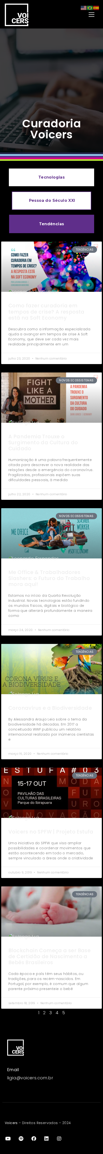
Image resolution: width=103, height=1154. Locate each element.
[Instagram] (59, 1138)
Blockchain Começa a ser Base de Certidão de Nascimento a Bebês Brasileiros (49, 956)
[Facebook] (34, 1138)
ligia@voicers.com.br (30, 1078)
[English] (84, 8)
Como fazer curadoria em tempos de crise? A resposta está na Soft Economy (46, 311)
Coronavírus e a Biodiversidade (50, 707)
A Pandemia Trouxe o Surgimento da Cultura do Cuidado (43, 442)
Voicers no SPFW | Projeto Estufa (50, 831)
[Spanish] (96, 8)
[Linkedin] (46, 1138)
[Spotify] (21, 1138)
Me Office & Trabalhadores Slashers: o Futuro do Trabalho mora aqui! (49, 578)
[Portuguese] (90, 8)
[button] (79, 15)
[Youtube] (8, 1138)
